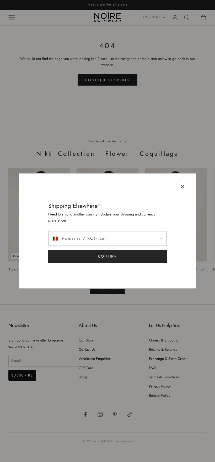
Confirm (107, 256)
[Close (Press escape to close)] (182, 186)
